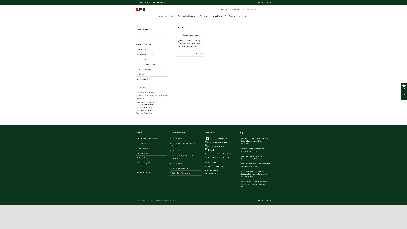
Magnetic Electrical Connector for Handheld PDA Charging (252, 150)
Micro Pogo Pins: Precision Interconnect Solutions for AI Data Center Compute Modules (254, 184)
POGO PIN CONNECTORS (146, 64)
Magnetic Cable (142, 49)
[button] (246, 16)
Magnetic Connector (144, 54)
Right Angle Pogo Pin (144, 153)
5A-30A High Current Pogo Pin (147, 138)
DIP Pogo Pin (141, 143)
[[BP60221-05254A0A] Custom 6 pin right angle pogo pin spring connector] (190, 35)
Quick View (200, 53)
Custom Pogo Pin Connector (181, 173)
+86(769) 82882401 (145, 107)
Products (140, 74)
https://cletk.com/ (217, 174)
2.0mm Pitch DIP (177, 151)
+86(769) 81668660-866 (149, 102)
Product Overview (143, 69)
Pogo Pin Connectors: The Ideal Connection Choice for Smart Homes (255, 165)
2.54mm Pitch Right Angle (180, 168)
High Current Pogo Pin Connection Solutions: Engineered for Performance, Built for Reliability (254, 173)
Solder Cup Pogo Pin (144, 163)
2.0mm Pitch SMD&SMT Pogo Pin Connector (183, 157)
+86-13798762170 (147, 105)
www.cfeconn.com (145, 113)
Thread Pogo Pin (142, 168)
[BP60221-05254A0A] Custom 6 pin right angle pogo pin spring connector (190, 43)
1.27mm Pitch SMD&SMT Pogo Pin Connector (183, 144)
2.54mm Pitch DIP (178, 163)
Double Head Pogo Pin (144, 148)
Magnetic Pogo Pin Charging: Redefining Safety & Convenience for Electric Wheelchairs (254, 141)
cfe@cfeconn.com (161, 2)
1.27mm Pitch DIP (178, 138)
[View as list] (183, 27)
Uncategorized (141, 79)
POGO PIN (140, 59)
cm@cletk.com (214, 170)
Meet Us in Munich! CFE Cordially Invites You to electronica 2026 (254, 157)
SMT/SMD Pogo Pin (143, 158)
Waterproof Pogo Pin (144, 172)
